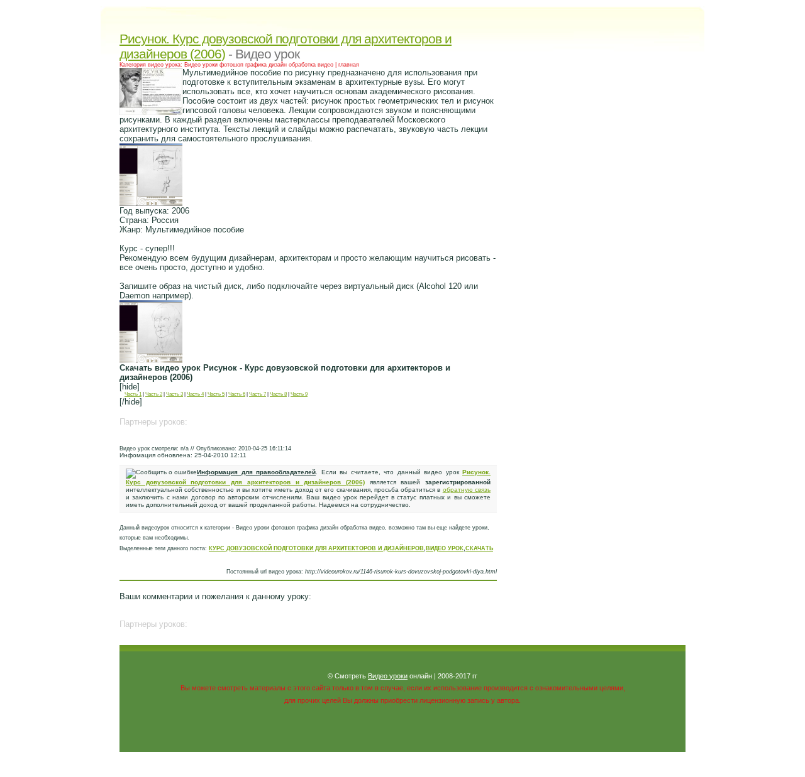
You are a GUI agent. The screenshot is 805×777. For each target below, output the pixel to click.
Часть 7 (257, 394)
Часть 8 (278, 394)
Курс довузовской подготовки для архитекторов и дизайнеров (316, 548)
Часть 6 (236, 394)
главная (348, 65)
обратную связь (467, 489)
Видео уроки (388, 676)
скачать (479, 548)
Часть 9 (299, 394)
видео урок (445, 548)
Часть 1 (133, 394)
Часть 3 (174, 394)
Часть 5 (216, 394)
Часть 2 (153, 394)
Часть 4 (195, 394)
